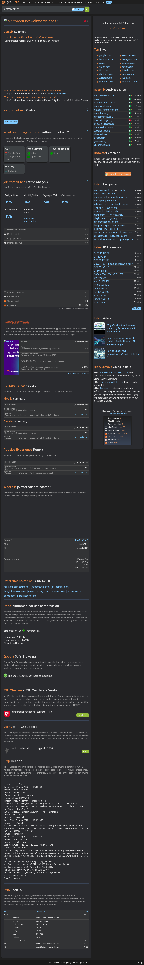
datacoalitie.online (103, 127)
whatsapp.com (129, 81)
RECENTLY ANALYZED (45, 2)
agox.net (45, 591)
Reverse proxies (60, 148)
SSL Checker (30, 690)
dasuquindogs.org (103, 120)
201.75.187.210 (101, 267)
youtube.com (129, 55)
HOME (25, 2)
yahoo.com (128, 74)
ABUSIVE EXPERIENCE (85, 2)
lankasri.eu (33, 591)
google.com (105, 55)
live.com (126, 78)
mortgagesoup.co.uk (104, 102)
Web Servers (35, 148)
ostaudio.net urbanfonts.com (110, 197)
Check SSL (82, 715)
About (84, 962)
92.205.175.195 (101, 260)
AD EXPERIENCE (70, 2)
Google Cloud (14, 153)
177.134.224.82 (101, 292)
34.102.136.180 (58, 93)
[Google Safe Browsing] (5, 675)
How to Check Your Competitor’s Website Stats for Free (123, 354)
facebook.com (106, 59)
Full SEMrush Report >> (78, 373)
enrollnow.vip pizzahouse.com (110, 236)
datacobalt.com (102, 106)
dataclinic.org (101, 113)
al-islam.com (58, 591)
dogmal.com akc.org (106, 229)
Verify (20, 727)
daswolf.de (99, 99)
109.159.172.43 (101, 299)
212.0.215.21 (100, 270)
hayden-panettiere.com (106, 109)
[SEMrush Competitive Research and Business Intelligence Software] (16, 322)
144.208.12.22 (101, 288)
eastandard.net (74, 591)
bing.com (103, 70)
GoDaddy (12, 171)
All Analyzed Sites (57, 962)
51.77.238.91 (100, 302)
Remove (104, 388)
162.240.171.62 (101, 253)
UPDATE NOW (117, 28)
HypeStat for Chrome (120, 174)
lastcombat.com (60, 586)
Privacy (76, 962)
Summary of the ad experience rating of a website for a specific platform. (39, 391)
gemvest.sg (100, 141)
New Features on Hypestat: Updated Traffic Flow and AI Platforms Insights (121, 341)
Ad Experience (20, 386)
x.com (102, 63)
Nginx (33, 153)
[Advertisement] (46, 66)
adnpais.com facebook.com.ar (111, 204)
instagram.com (129, 59)
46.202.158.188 (101, 281)
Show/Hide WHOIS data (111, 382)
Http (13, 761)
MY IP (109, 2)
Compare (79, 9)
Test (86, 751)
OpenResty (36, 156)
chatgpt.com (105, 74)
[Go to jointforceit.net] (58, 21)
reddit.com (127, 66)
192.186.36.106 (101, 285)
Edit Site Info (10, 121)
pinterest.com (106, 81)
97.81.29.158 (100, 295)
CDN (7, 148)
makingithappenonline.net (16, 586)
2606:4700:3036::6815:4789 (108, 274)
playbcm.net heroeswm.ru (108, 214)
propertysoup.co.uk (104, 116)
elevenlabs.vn (100, 134)
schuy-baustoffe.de (104, 123)
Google (20, 656)
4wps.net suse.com (105, 207)
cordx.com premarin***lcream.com (113, 232)
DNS (13, 890)
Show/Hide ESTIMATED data (114, 372)
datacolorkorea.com (104, 95)
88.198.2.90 (100, 278)
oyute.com (99, 138)
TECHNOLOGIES (99, 2)
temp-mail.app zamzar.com (109, 225)
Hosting (9, 166)
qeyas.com (9, 595)
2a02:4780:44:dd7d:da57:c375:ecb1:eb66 (115, 263)
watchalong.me (102, 131)
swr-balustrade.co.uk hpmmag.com (113, 239)
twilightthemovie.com (15, 591)
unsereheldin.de (102, 145)
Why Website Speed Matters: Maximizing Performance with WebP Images (121, 328)
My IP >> (136, 308)
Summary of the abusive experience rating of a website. (30, 455)
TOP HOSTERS (59, 2)
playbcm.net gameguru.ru (108, 218)
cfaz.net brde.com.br (106, 211)
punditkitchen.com (26, 595)
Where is (27, 487)
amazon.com (128, 63)
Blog (69, 962)
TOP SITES (32, 2)
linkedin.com (128, 70)
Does (32, 606)
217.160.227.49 (101, 256)
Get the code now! (117, 413)
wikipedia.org (105, 78)
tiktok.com (104, 66)
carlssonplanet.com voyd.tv (109, 190)
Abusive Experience (23, 450)
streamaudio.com (41, 586)
